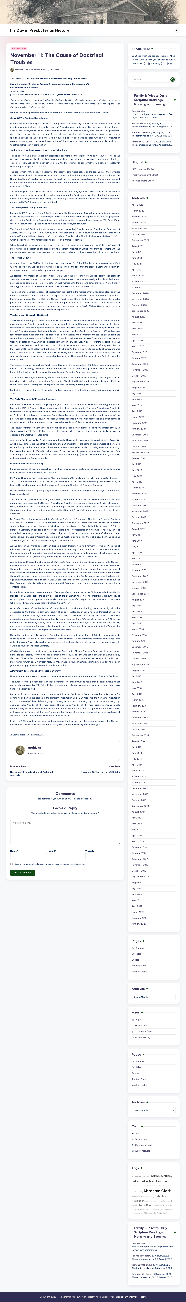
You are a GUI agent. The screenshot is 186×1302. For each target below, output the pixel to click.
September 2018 (140, 452)
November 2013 (140, 794)
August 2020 (138, 316)
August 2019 (138, 387)
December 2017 (140, 505)
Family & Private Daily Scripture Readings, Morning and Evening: (150, 100)
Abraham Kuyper (137, 1213)
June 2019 (137, 399)
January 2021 (139, 287)
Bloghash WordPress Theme (131, 1296)
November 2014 (140, 723)
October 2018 (139, 446)
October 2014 (139, 729)
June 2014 (137, 753)
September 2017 (140, 523)
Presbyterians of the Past (145, 175)
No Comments (57, 70)
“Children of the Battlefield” (155, 1213)
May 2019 (137, 405)
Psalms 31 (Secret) (141, 123)
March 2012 (138, 912)
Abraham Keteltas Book (152, 1201)
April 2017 (137, 552)
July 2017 (136, 534)
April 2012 (137, 906)
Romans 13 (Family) (142, 132)
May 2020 (137, 334)
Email (52, 851)
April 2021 (137, 269)
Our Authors (138, 948)
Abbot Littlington (151, 1209)
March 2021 (138, 275)
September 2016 (140, 593)
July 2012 (136, 888)
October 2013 (139, 800)
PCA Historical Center (143, 169)
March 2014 (138, 770)
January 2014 (139, 782)
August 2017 (138, 529)
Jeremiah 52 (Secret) (142, 141)
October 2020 (139, 305)
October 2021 (139, 234)
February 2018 (139, 493)
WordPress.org (142, 1037)
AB (170, 1186)
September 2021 (140, 240)
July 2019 (136, 393)
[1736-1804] (137, 1191)
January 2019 (139, 428)
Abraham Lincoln (154, 1181)
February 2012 (139, 918)
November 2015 (140, 652)
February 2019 (139, 423)
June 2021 (137, 258)
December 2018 (140, 434)
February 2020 (139, 352)
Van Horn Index (139, 971)
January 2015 (139, 711)
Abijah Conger (163, 1186)
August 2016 (138, 599)
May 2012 (137, 900)
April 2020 (137, 340)
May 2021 (137, 263)
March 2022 (138, 210)
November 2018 (140, 440)
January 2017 (139, 570)
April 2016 (137, 623)
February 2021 (139, 281)
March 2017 (138, 558)
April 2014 (137, 764)
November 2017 (19, 48)
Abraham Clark (157, 1191)
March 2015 (138, 699)
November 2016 (140, 582)
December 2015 (140, 646)
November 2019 (140, 369)
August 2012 (138, 882)
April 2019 (137, 411)
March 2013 (138, 841)
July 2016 (136, 605)
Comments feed (143, 1031)
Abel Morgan (151, 1197)
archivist (34, 747)
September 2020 (140, 310)
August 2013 (138, 812)
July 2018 (136, 464)
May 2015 (137, 688)
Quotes (135, 959)
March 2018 (138, 487)
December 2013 (140, 788)
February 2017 (139, 564)
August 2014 (138, 741)
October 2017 (139, 517)
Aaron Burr (144, 1205)
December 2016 (140, 576)
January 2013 (139, 853)
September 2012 (140, 876)
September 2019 (140, 381)
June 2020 (137, 328)
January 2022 (139, 222)
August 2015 (138, 670)
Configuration (139, 111)
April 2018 (137, 481)
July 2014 (136, 747)
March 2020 (138, 346)
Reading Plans (139, 965)
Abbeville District (139, 1197)
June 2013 (137, 823)
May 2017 (137, 546)
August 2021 (138, 246)
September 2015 (140, 664)
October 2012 (139, 870)
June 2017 (137, 540)
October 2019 (139, 375)
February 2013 (139, 847)
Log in (138, 1019)
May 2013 (137, 829)
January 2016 (139, 641)
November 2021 (140, 228)
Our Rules (136, 953)
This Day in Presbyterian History (38, 30)
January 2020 (139, 358)
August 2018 (138, 458)
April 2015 (137, 694)
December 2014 (140, 717)
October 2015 (139, 658)
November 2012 (140, 864)
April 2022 (137, 204)
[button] (35, 753)
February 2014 (139, 776)
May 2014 (137, 758)
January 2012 (139, 923)
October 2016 (139, 588)
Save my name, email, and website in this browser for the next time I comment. (50, 864)
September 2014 (140, 735)
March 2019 (138, 417)
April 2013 (137, 835)
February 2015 (139, 705)
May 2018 (137, 476)
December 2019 (140, 364)
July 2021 (136, 252)
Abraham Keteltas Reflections (148, 1186)
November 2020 (140, 299)
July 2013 (136, 817)
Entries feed (141, 1025)
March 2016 (138, 629)
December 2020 (140, 293)
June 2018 (137, 470)
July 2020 (137, 322)
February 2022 (139, 216)
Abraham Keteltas (165, 1209)
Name (14, 851)
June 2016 (137, 611)
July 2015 (136, 676)
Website (89, 851)
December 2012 (140, 859)
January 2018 (139, 499)
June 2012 (137, 894)
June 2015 (137, 682)
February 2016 (139, 635)
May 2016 (137, 617)
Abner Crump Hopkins (141, 1176)
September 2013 (140, 806)
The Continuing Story (143, 180)
